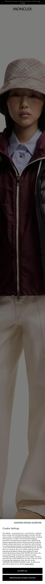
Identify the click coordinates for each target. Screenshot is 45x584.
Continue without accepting (28, 523)
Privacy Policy (29, 564)
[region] (22, 551)
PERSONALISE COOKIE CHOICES (23, 578)
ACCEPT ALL (22, 571)
